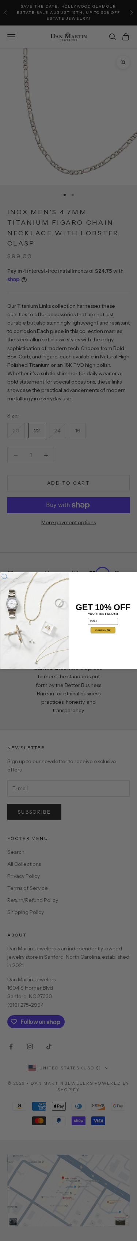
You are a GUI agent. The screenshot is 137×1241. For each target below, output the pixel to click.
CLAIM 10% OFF (102, 630)
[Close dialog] (4, 576)
